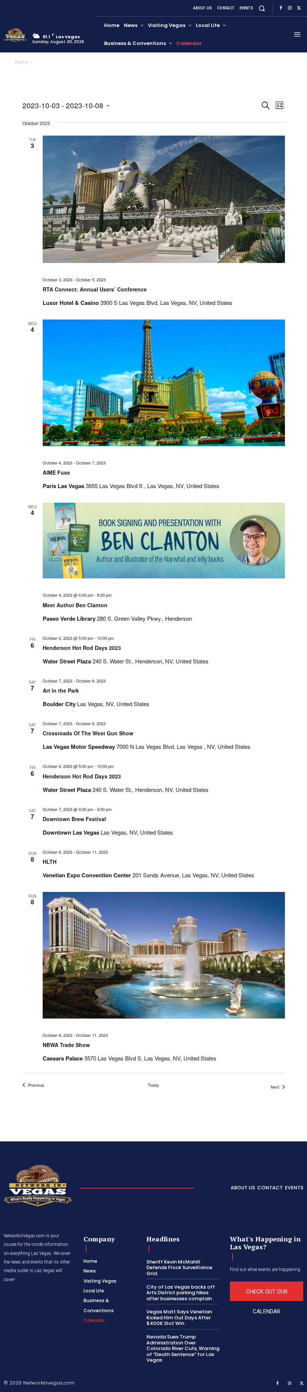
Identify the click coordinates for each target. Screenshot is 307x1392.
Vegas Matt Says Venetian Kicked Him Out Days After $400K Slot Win (179, 1317)
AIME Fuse (56, 472)
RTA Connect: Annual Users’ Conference (95, 289)
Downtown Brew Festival (74, 819)
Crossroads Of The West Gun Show (88, 733)
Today (153, 1085)
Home (21, 62)
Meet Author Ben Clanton (75, 605)
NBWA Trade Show (66, 1044)
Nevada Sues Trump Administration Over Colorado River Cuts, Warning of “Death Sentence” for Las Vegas (182, 1348)
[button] (262, 8)
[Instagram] (289, 8)
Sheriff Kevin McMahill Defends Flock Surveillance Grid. (179, 1267)
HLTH (50, 861)
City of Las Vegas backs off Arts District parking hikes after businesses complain (180, 1292)
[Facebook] (280, 8)
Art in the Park (61, 690)
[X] (298, 8)
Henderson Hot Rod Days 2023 (82, 647)
